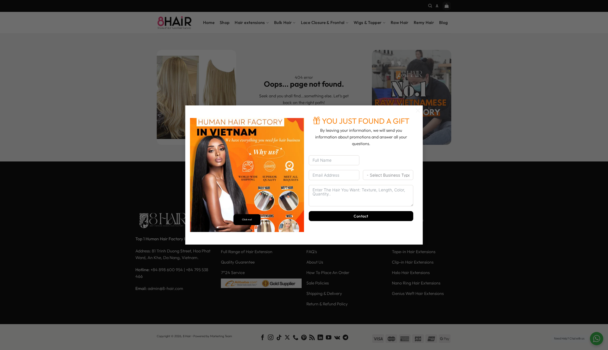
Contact (361, 216)
